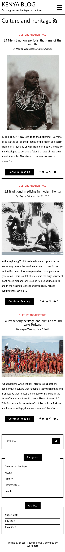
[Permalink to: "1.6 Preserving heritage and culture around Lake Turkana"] (33, 356)
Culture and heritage (32, 35)
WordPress (32, 546)
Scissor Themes (27, 543)
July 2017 (10, 521)
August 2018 (11, 515)
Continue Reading (19, 172)
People (8, 491)
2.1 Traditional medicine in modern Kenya (33, 191)
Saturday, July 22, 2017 (38, 196)
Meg (18, 49)
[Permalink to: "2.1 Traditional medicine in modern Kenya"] (33, 228)
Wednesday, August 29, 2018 (38, 49)
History (9, 479)
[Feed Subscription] (55, 21)
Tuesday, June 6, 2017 (38, 329)
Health (8, 473)
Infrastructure (12, 485)
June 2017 (10, 527)
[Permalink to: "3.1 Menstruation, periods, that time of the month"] (33, 92)
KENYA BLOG (18, 4)
